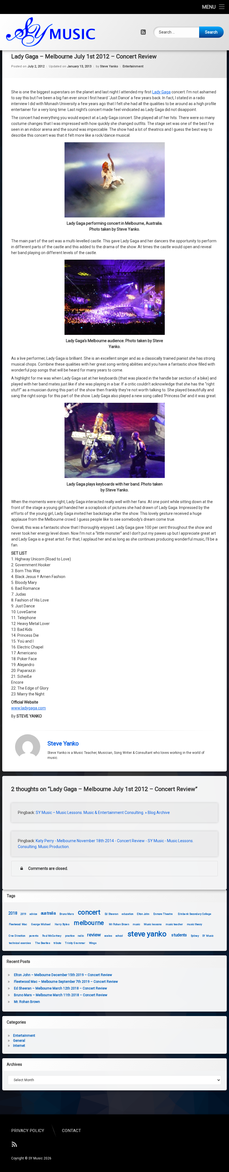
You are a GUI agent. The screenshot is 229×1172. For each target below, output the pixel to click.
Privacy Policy (27, 1130)
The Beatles (42, 943)
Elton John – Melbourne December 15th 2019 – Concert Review (63, 975)
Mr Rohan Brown (119, 924)
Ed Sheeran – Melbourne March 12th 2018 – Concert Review (60, 988)
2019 (23, 914)
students (179, 935)
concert (89, 912)
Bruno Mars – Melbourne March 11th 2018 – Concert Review (60, 995)
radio (81, 935)
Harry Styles (62, 924)
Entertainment (133, 66)
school (119, 935)
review (94, 935)
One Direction (17, 935)
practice (70, 935)
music (136, 924)
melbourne (89, 922)
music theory (194, 924)
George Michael (41, 924)
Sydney (195, 935)
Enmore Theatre (163, 914)
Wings (93, 943)
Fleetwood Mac (18, 924)
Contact (71, 1130)
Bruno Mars (66, 914)
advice (33, 914)
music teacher (174, 924)
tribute (57, 943)
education (127, 914)
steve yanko (147, 934)
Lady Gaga (161, 92)
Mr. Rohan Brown (27, 1002)
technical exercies (20, 943)
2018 (12, 913)
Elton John (143, 914)
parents (33, 935)
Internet (19, 1046)
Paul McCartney (51, 935)
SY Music (208, 935)
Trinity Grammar (75, 943)
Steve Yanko (109, 66)
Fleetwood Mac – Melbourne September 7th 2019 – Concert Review (66, 982)
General (19, 1041)
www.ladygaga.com (28, 708)
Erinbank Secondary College (194, 914)
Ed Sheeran (111, 914)
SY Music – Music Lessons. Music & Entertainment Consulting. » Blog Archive (103, 812)
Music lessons (153, 924)
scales (108, 935)
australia (48, 913)
